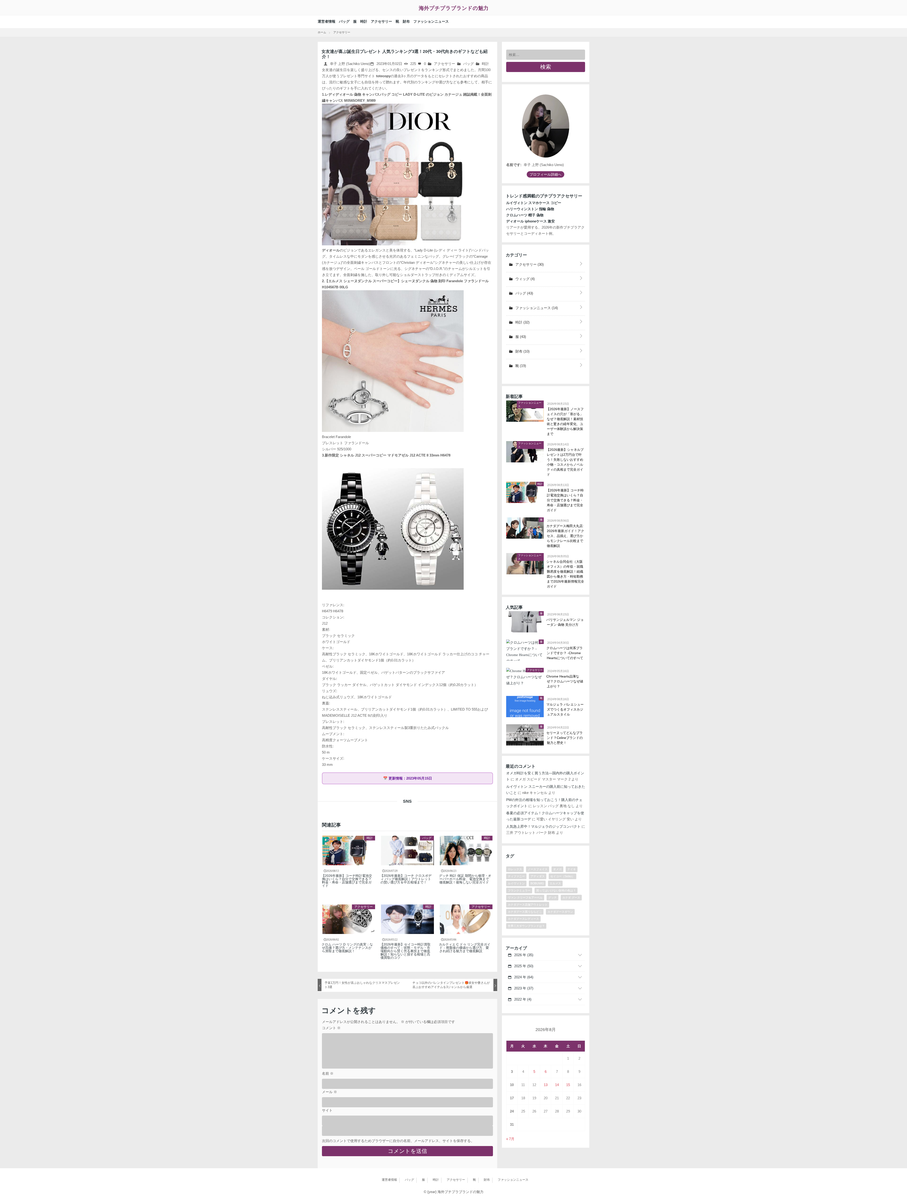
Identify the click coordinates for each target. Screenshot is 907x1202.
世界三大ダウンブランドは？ (526, 926)
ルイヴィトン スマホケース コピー (533, 203)
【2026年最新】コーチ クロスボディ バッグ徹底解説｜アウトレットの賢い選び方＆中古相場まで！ (406, 879)
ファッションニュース (431, 21)
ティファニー (516, 876)
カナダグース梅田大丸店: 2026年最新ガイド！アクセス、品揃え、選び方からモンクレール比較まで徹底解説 (565, 536)
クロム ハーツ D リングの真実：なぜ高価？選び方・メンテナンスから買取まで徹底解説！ (347, 948)
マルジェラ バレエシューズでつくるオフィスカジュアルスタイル (565, 709)
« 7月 (510, 1139)
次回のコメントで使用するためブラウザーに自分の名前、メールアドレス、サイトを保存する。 (398, 1141)
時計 (363, 21)
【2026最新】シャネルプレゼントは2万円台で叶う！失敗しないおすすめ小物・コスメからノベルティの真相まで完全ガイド (565, 462)
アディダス (538, 876)
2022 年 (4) (522, 999)
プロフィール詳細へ (545, 174)
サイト (327, 1110)
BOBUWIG (537, 883)
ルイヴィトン (516, 883)
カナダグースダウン (560, 911)
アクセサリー (381, 21)
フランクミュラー (519, 890)
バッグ (344, 21)
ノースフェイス (538, 869)
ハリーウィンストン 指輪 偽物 (530, 209)
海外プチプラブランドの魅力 (453, 8)
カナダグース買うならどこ (525, 911)
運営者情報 (326, 21)
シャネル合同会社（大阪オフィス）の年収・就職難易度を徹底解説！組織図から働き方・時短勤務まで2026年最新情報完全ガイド (565, 574)
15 (568, 1085)
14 (557, 1085)
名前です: (514, 165)
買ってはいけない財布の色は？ (556, 890)
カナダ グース (571, 897)
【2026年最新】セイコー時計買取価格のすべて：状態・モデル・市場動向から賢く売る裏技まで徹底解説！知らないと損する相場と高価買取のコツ (406, 951)
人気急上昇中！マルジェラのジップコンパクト (543, 826)
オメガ (557, 869)
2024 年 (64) (523, 977)
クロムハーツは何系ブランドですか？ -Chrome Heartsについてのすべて (565, 653)
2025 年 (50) (523, 966)
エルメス (555, 883)
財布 (406, 21)
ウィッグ (524, 279)
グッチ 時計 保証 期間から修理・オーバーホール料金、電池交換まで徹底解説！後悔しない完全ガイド (465, 879)
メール (329, 1092)
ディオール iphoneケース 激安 (530, 221)
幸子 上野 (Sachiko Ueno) (349, 64)
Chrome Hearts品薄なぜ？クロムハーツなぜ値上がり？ (565, 681)
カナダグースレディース (523, 919)
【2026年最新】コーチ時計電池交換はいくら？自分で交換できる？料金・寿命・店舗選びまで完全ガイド (347, 880)
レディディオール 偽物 (343, 94)
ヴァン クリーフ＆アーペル (525, 897)
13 (546, 1085)
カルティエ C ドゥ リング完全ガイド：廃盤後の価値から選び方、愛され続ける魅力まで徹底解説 (464, 948)
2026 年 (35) (523, 955)
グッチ (552, 897)
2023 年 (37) (523, 988)
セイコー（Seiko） (562, 876)
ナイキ (571, 869)
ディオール (331, 250)
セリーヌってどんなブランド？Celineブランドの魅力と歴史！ (565, 738)
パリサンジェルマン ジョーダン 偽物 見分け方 (565, 622)
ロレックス (515, 869)
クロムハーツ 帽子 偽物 (524, 215)
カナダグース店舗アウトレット (528, 904)
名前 (328, 1073)
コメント (331, 1028)
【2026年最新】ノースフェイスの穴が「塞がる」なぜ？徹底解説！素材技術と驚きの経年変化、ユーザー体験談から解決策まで (565, 421)
